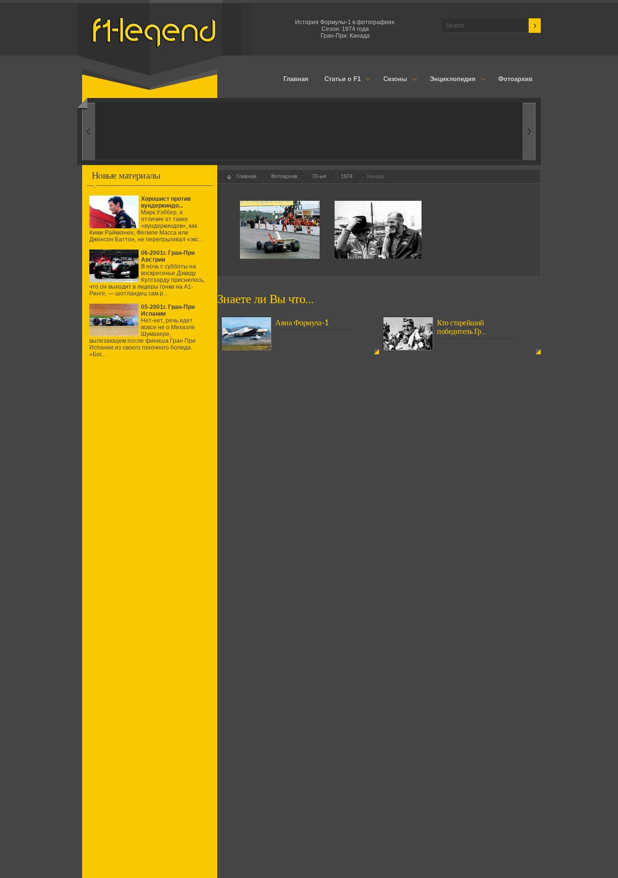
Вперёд (88, 131)
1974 (346, 176)
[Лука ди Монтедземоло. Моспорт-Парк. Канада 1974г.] (378, 256)
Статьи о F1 (339, 79)
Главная (296, 79)
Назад (528, 131)
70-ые (319, 176)
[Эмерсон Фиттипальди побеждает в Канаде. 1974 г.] (280, 256)
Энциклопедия (448, 79)
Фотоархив (515, 79)
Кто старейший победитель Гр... (461, 327)
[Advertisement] (149, 450)
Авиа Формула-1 (301, 323)
